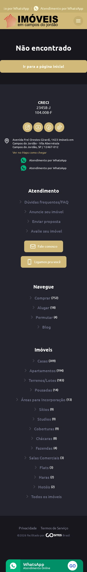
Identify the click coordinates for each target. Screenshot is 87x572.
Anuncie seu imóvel (46, 211)
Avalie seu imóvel (46, 231)
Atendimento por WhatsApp (61, 8)
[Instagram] (27, 127)
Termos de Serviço (54, 528)
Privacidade (28, 528)
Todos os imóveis (46, 496)
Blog (46, 326)
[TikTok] (59, 127)
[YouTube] (38, 127)
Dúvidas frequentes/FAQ (46, 201)
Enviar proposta (46, 221)
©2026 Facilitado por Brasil (43, 535)
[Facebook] (49, 127)
